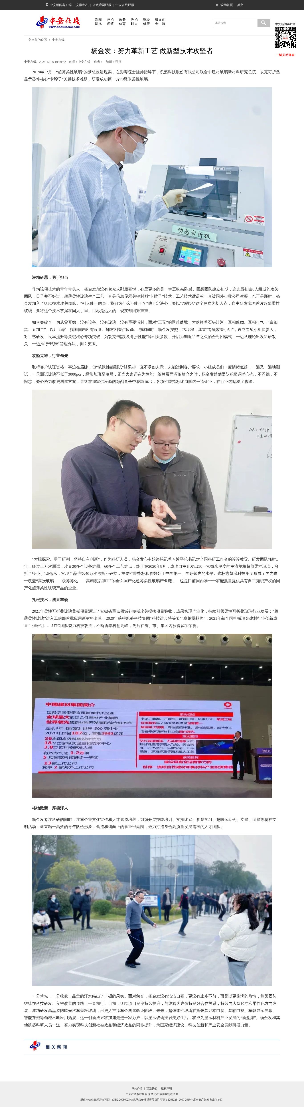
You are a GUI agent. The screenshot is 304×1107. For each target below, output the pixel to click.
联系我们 (151, 1088)
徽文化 (160, 19)
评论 (110, 19)
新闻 (98, 19)
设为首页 (227, 5)
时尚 (134, 24)
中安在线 (58, 40)
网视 (98, 24)
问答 (110, 24)
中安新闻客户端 (61, 5)
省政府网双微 (102, 5)
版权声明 (166, 1088)
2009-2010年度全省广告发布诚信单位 (201, 1099)
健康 (146, 24)
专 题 (160, 24)
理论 (134, 19)
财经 (146, 19)
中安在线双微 (125, 5)
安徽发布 (82, 5)
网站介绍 (137, 1088)
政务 (122, 19)
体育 (122, 24)
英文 (240, 5)
